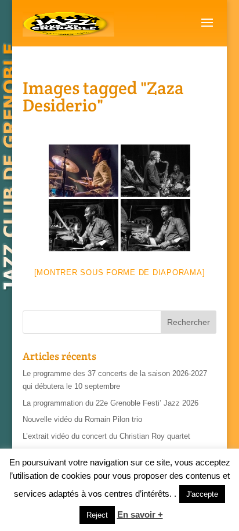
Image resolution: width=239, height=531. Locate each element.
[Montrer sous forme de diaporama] (119, 272)
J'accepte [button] (202, 494)
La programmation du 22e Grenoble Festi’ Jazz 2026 (110, 403)
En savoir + (140, 514)
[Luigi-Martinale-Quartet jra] (155, 171)
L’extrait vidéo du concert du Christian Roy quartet (106, 436)
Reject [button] (97, 515)
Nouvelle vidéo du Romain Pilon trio (82, 419)
